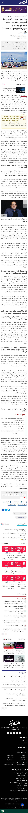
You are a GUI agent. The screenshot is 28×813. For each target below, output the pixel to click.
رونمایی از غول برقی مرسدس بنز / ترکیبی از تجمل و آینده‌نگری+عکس (12, 428)
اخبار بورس (22, 757)
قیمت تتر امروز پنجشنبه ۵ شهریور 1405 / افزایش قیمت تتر (14, 689)
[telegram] (11, 733)
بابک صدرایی (12, 504)
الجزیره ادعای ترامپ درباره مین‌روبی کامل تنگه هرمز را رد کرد (13, 612)
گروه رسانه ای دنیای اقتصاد (20, 773)
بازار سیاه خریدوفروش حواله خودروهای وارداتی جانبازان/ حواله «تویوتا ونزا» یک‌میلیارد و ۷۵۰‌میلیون (12, 423)
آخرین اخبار (22, 673)
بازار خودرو (7, 78)
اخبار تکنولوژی (9, 760)
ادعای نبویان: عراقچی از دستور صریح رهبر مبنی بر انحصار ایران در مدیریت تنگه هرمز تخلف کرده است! (12, 622)
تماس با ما (22, 742)
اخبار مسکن (10, 757)
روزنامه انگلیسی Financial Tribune (18, 783)
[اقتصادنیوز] (14, 723)
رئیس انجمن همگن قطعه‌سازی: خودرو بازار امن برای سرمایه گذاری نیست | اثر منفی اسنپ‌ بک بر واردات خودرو (10, 119)
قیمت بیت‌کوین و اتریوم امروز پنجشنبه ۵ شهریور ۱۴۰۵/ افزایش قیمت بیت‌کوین (14, 699)
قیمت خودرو (16, 502)
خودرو (24, 502)
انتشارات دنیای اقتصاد (21, 785)
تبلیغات (23, 740)
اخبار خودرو (20, 36)
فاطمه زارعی (20, 33)
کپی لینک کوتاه (23, 513)
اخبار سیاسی (10, 755)
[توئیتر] (6, 510)
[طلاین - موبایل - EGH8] (14, 9)
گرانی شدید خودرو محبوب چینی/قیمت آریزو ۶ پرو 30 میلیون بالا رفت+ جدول (12, 419)
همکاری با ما (22, 745)
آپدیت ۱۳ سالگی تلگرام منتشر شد (18, 681)
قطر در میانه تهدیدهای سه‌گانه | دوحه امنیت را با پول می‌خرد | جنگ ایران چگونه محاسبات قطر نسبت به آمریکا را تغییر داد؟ (12, 630)
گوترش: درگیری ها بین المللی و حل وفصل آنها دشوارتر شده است (15, 694)
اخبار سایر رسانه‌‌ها (8, 764)
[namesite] (23, 2)
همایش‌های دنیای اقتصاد (21, 788)
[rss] (8, 733)
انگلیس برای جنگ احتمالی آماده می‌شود (14, 625)
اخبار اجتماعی (10, 762)
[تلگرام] (8, 510)
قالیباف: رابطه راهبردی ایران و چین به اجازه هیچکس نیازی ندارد (14, 607)
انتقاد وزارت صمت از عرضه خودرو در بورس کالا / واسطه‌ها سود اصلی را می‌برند (12, 432)
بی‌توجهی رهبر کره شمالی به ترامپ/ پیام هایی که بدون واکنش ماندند (13, 617)
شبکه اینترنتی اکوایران (21, 778)
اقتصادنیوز (24, 95)
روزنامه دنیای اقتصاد (22, 775)
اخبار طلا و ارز (22, 755)
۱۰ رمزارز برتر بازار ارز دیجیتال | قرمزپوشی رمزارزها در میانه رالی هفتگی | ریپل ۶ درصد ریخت (14, 685)
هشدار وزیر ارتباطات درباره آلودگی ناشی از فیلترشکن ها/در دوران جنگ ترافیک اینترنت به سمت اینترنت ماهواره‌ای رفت (14, 704)
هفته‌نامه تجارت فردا (22, 780)
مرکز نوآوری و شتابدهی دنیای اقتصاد (18, 790)
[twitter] (16, 733)
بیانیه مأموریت (21, 747)
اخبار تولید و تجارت (20, 762)
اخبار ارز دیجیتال (21, 764)
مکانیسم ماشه (21, 504)
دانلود (4, 215)
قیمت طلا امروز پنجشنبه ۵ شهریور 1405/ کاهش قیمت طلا (14, 676)
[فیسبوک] (3, 510)
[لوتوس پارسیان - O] (14, 811)
